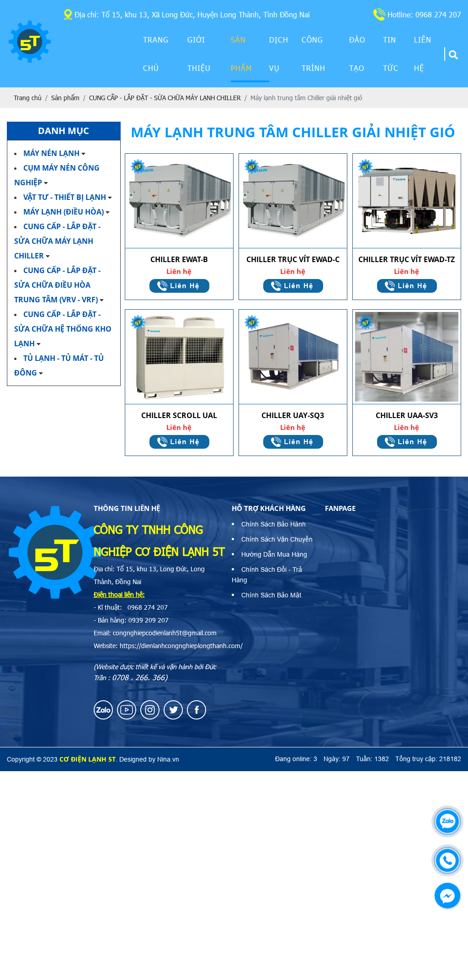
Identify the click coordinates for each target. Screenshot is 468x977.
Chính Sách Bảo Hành (273, 524)
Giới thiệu (199, 53)
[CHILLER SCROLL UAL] (179, 357)
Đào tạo (357, 53)
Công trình (313, 53)
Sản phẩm (241, 53)
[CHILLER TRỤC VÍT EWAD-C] (293, 201)
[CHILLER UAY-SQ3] (293, 357)
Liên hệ (422, 53)
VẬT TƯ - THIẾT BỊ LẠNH (64, 197)
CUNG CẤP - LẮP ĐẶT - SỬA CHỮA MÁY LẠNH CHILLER (57, 241)
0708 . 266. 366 (138, 677)
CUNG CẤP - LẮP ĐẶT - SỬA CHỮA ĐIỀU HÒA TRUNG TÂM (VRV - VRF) (57, 285)
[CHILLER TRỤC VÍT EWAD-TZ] (407, 201)
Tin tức (391, 53)
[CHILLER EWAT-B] (179, 201)
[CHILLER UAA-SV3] (407, 357)
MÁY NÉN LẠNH (51, 153)
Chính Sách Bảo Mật (271, 595)
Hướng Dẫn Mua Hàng (274, 554)
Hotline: (424, 14)
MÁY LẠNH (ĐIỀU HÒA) (63, 212)
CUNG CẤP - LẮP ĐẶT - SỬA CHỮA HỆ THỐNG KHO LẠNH (63, 329)
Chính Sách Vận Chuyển (277, 539)
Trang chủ (156, 53)
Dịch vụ (278, 53)
